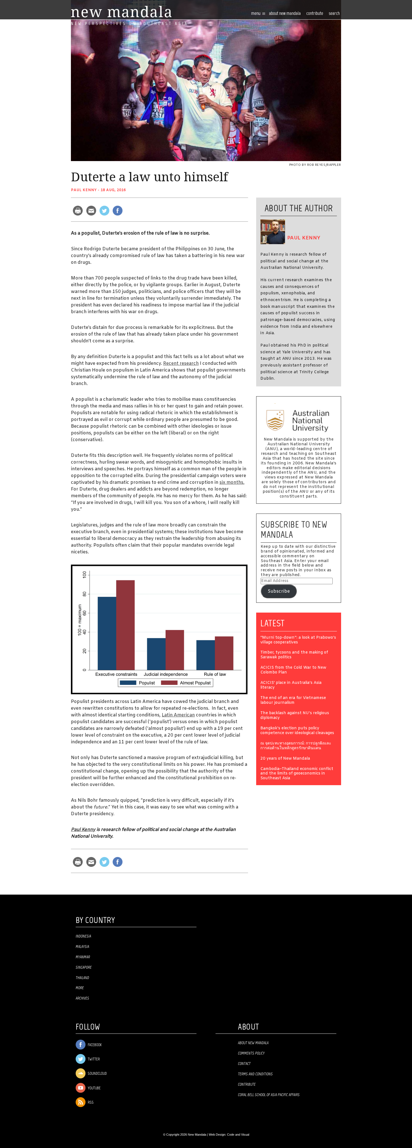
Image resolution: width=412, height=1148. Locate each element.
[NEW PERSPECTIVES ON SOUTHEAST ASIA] (121, 11)
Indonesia (83, 936)
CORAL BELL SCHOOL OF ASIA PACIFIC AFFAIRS (269, 1095)
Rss (90, 1103)
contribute (314, 13)
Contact (244, 1064)
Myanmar (83, 957)
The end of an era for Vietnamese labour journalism (293, 700)
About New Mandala (285, 13)
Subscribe (279, 591)
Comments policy (251, 1053)
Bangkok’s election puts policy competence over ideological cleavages (297, 731)
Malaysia (82, 947)
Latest (272, 623)
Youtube (94, 1088)
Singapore (84, 967)
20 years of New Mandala (285, 759)
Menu (256, 13)
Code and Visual (238, 1134)
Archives (82, 998)
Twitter (93, 1059)
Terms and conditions (255, 1074)
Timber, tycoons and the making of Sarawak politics (294, 655)
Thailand (82, 978)
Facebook (94, 1045)
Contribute (247, 1084)
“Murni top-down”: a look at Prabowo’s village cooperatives (298, 640)
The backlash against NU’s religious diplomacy (294, 716)
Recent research (181, 363)
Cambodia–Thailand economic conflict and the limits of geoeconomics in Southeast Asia (296, 774)
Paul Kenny (84, 190)
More (80, 988)
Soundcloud (97, 1074)
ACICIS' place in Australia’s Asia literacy (290, 685)
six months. (231, 482)
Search (334, 13)
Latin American (178, 715)
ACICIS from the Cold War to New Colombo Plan (293, 670)
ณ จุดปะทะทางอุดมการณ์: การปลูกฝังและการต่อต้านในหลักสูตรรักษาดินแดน (295, 746)
